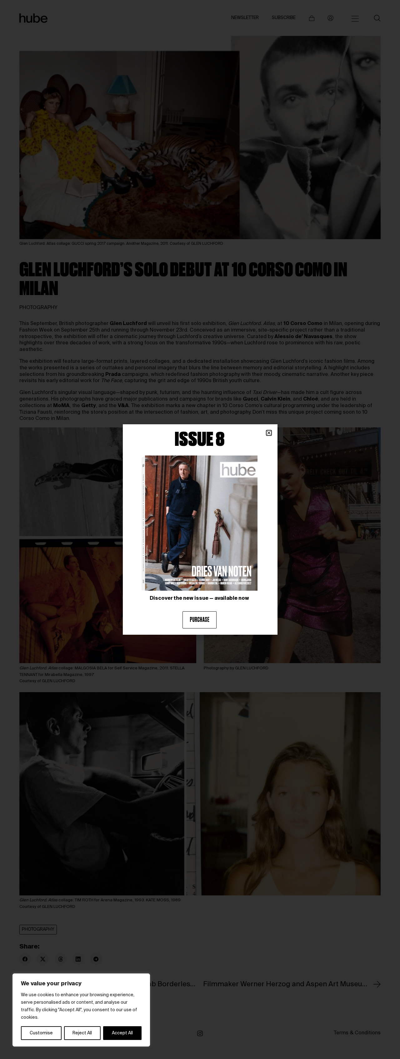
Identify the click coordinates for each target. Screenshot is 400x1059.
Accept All (122, 1033)
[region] (81, 1010)
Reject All (82, 1033)
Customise (41, 1033)
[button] (269, 433)
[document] (200, 529)
